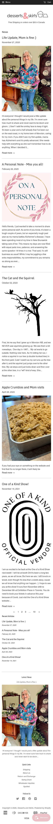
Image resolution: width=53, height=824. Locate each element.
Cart (49, 2)
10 (34, 611)
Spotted (26, 786)
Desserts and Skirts (25, 808)
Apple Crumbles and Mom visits (23, 387)
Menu (7, 2)
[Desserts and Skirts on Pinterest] (29, 799)
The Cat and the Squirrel (18, 278)
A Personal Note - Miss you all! (22, 164)
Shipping (26, 769)
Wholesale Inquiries (26, 783)
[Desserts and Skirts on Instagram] (35, 799)
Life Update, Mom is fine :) (19, 37)
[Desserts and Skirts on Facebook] (23, 799)
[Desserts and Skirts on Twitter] (17, 799)
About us (26, 773)
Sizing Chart (27, 779)
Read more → (8, 152)
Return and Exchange (26, 776)
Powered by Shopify (42, 808)
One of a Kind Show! (15, 484)
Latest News (26, 677)
